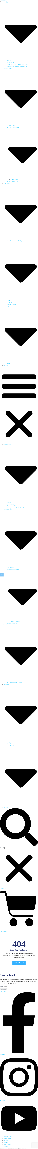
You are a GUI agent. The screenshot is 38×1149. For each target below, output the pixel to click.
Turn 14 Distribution (12, 181)
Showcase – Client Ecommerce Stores (17, 64)
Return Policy (7, 1138)
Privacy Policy (7, 1136)
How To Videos (11, 304)
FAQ (8, 300)
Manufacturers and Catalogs (15, 241)
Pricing (9, 60)
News (8, 363)
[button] (19, 405)
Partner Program (15, 179)
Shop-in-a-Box (11, 125)
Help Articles (10, 302)
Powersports (10, 62)
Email (1, 986)
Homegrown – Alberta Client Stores (17, 66)
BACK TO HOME (19, 962)
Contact (6, 365)
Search (2, 848)
